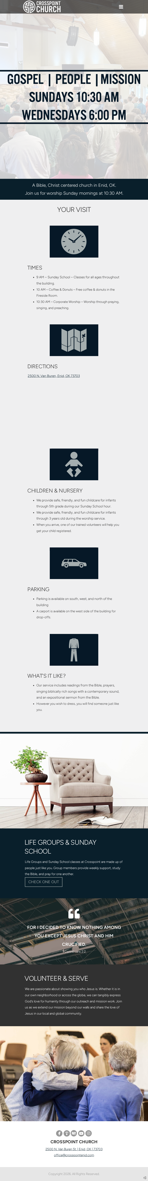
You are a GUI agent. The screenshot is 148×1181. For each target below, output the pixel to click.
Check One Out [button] (43, 882)
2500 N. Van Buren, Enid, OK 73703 (54, 376)
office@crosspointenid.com (74, 1155)
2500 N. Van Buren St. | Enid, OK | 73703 (74, 1149)
